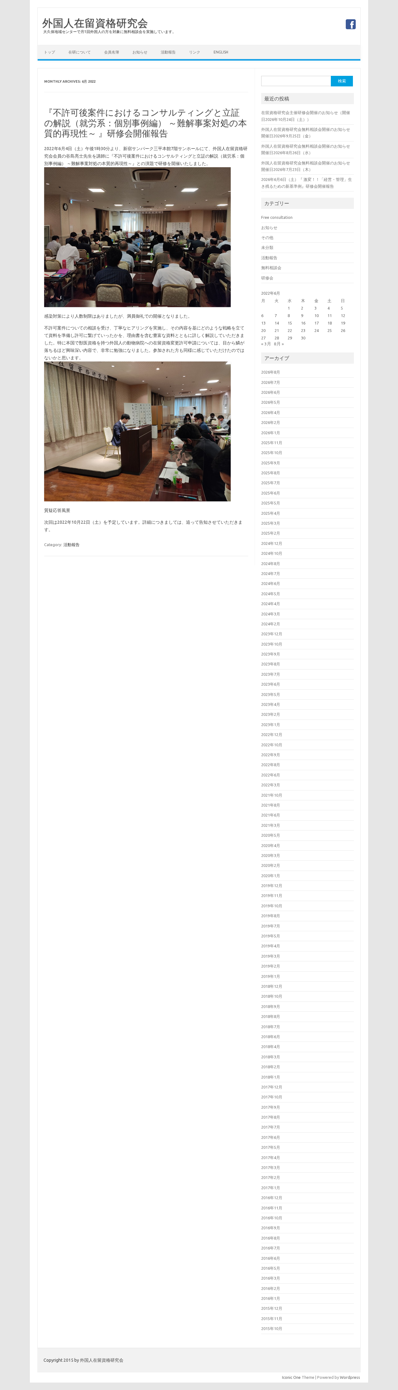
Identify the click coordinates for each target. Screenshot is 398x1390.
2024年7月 (270, 573)
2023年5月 (270, 694)
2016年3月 (270, 1278)
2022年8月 (270, 764)
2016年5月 (270, 1268)
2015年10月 (271, 1328)
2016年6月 (270, 1258)
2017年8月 (270, 1117)
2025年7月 (270, 483)
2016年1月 (270, 1298)
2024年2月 (270, 624)
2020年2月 (270, 865)
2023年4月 (270, 704)
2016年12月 (271, 1197)
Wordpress (350, 1377)
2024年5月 (270, 593)
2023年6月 (270, 684)
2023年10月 (271, 644)
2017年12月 (271, 1087)
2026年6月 (270, 392)
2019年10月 (271, 906)
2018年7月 (270, 1026)
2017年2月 (270, 1177)
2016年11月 (271, 1208)
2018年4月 (270, 1046)
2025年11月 (271, 442)
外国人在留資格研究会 (95, 23)
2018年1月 (270, 1077)
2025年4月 (270, 513)
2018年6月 (270, 1036)
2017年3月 (270, 1167)
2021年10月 (271, 795)
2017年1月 (270, 1187)
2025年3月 (270, 523)
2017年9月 (270, 1107)
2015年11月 (271, 1318)
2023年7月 (270, 674)
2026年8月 (270, 372)
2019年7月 (270, 926)
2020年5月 (270, 835)
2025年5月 (270, 503)
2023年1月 (270, 724)
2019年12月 (271, 885)
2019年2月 (270, 966)
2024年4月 (270, 603)
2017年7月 (270, 1127)
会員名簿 (111, 52)
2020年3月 (270, 855)
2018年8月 (270, 1016)
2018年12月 (271, 986)
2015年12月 (271, 1308)
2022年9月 (270, 755)
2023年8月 (270, 664)
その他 (267, 237)
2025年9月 (270, 463)
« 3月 (266, 343)
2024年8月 (270, 563)
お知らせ (139, 52)
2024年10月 (271, 553)
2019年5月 (270, 936)
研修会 (267, 278)
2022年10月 (271, 745)
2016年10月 (271, 1218)
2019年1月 (270, 976)
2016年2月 (270, 1288)
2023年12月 (271, 634)
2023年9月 (270, 654)
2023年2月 (270, 714)
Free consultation (277, 217)
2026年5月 (270, 402)
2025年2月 (270, 533)
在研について (79, 52)
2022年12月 (271, 734)
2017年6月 (270, 1137)
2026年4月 (270, 412)
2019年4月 (270, 946)
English (221, 52)
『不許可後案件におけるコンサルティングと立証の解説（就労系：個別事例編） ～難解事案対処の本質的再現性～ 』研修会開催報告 (145, 123)
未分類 (267, 247)
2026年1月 (270, 432)
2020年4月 (270, 845)
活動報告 (168, 52)
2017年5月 (270, 1147)
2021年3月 (270, 825)
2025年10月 (271, 452)
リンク (194, 52)
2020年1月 (270, 875)
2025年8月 (270, 473)
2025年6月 (270, 493)
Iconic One (291, 1377)
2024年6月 (270, 583)
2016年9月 (270, 1228)
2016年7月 (270, 1248)
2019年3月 (270, 956)
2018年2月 (270, 1067)
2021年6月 (270, 815)
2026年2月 (270, 422)
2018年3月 (270, 1057)
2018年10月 (271, 996)
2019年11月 (271, 895)
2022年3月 (270, 785)
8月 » (279, 343)
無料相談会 (271, 267)
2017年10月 (271, 1097)
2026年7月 (270, 382)
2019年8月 (270, 916)
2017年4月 (270, 1157)
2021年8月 (270, 805)
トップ (49, 52)
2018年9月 (270, 1006)
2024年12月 (271, 543)
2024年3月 (270, 614)
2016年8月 (270, 1238)
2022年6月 (270, 775)
